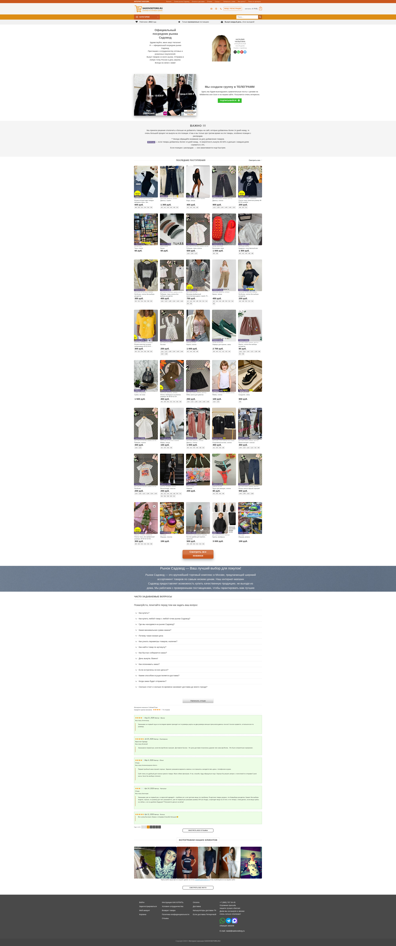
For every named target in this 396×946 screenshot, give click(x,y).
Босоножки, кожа (218, 248)
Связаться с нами (229, 1)
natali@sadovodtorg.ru (202, 880)
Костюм (163, 344)
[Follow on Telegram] (244, 52)
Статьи (217, 1)
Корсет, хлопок (191, 344)
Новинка (189, 488)
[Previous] (139, 862)
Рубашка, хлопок (140, 442)
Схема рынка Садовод (181, 1)
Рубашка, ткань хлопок (194, 248)
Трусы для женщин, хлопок (221, 488)
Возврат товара (168, 910)
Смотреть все (254, 160)
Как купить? (242, 1)
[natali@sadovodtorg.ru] (212, 9)
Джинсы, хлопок (217, 200)
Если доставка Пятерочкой (204, 914)
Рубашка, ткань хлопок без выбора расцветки (169, 295)
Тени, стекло (138, 248)
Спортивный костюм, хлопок (222, 442)
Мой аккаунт (144, 910)
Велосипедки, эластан (167, 488)
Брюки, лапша (217, 294)
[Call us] (238, 52)
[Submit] (260, 17)
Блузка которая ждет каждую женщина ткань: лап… (144, 201)
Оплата (196, 902)
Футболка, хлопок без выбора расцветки (144, 295)
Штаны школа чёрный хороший (249, 488)
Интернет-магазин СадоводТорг (146, 707)
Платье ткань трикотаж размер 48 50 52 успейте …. (250, 201)
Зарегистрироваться (148, 906)
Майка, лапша (165, 442)
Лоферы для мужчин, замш (221, 344)
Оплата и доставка (198, 1)
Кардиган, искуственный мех (248, 248)
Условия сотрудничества (172, 906)
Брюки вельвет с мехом (247, 442)
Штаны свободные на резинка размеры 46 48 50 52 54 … (170, 395)
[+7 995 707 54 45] (221, 9)
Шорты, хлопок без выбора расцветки (248, 345)
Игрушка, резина (244, 537)
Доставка (197, 906)
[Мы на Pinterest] (241, 52)
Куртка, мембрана (218, 537)
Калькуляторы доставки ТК (204, 910)
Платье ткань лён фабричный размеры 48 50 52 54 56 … (144, 537)
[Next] (257, 862)
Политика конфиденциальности (175, 914)
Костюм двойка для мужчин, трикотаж (195, 537)
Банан (162, 248)
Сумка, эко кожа (139, 394)
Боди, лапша (190, 200)
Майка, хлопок (217, 394)
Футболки (137, 488)
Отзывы (209, 1)
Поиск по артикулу (254, 1)
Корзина (142, 914)
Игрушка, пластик (166, 537)
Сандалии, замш (244, 394)
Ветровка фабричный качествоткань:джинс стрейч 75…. (197, 295)
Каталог (168, 1)
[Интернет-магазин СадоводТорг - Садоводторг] (148, 8)
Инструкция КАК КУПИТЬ (172, 902)
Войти (141, 902)
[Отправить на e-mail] (235, 52)
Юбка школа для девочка (194, 394)
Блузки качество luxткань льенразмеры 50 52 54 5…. (143, 345)
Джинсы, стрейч (165, 200)
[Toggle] (136, 613)
